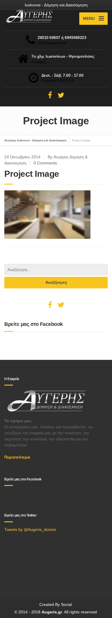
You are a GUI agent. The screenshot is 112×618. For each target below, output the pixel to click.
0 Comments (45, 163)
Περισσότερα (17, 457)
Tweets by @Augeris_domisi (30, 529)
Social (66, 604)
